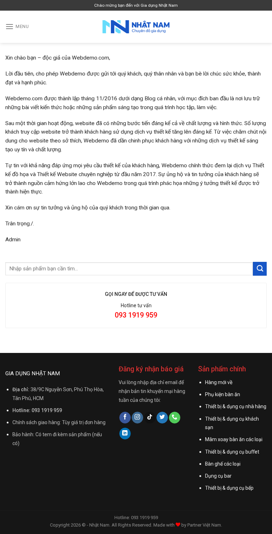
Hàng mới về (218, 382)
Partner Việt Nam (204, 525)
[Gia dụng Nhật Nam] (136, 26)
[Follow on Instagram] (137, 417)
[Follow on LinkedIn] (125, 433)
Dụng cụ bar (218, 476)
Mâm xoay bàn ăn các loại (233, 439)
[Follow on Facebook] (125, 417)
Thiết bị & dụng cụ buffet (232, 452)
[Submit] (260, 268)
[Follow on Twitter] (162, 417)
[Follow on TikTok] (149, 417)
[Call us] (174, 417)
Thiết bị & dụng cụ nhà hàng (235, 406)
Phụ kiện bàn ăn (222, 394)
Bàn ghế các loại (222, 464)
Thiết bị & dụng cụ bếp (229, 488)
